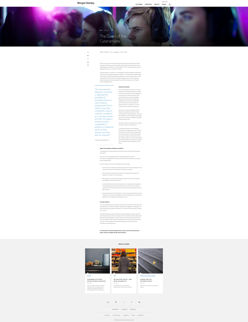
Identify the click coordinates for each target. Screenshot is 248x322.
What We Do (148, 4)
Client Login (164, 1)
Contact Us (124, 309)
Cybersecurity (126, 315)
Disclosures (115, 309)
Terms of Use (107, 315)
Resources (133, 309)
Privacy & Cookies (116, 315)
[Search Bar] (170, 4)
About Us (156, 4)
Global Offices (140, 315)
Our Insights (139, 4)
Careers (164, 4)
